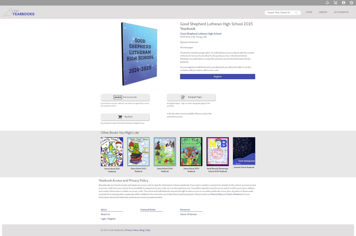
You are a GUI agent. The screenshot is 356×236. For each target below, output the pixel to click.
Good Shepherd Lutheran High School (200, 33)
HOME (309, 12)
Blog (142, 230)
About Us (105, 214)
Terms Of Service (188, 214)
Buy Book (128, 117)
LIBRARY (323, 12)
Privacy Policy (216, 194)
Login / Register (108, 218)
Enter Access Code (129, 97)
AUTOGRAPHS (341, 12)
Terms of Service (234, 194)
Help (148, 230)
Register (218, 76)
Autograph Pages (195, 97)
